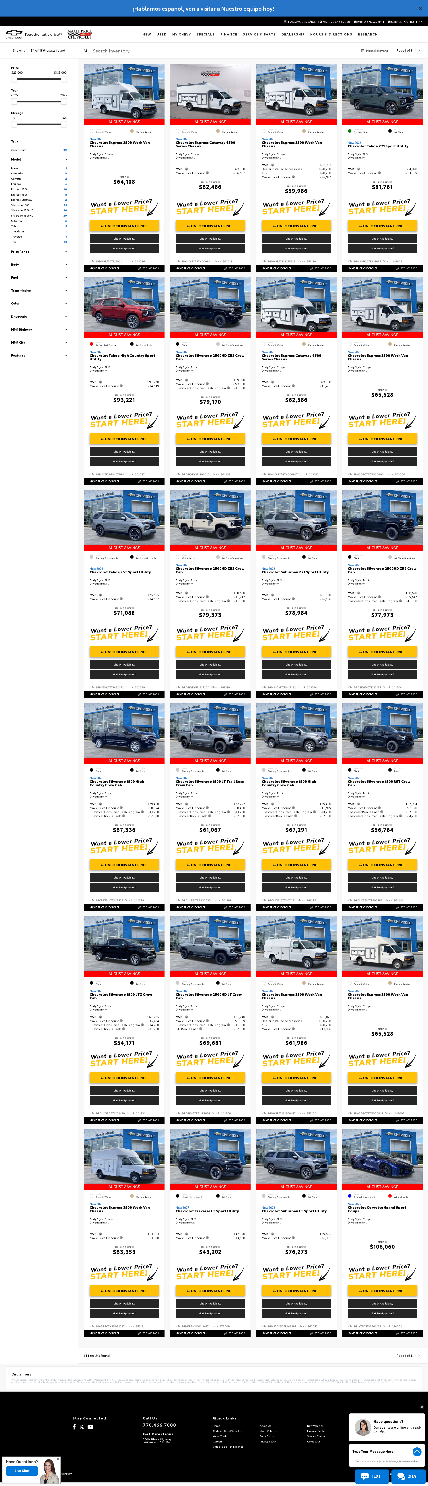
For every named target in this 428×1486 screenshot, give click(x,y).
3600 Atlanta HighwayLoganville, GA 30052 (157, 1440)
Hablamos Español (301, 21)
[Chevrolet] (14, 34)
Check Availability (124, 238)
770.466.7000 (150, 268)
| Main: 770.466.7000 (334, 21)
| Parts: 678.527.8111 (368, 21)
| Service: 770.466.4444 (404, 21)
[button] (161, 93)
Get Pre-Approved (124, 248)
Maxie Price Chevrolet (104, 268)
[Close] (420, 8)
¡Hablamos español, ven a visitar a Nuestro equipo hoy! (203, 8)
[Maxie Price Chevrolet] (79, 34)
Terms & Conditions (409, 1462)
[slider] (14, 79)
